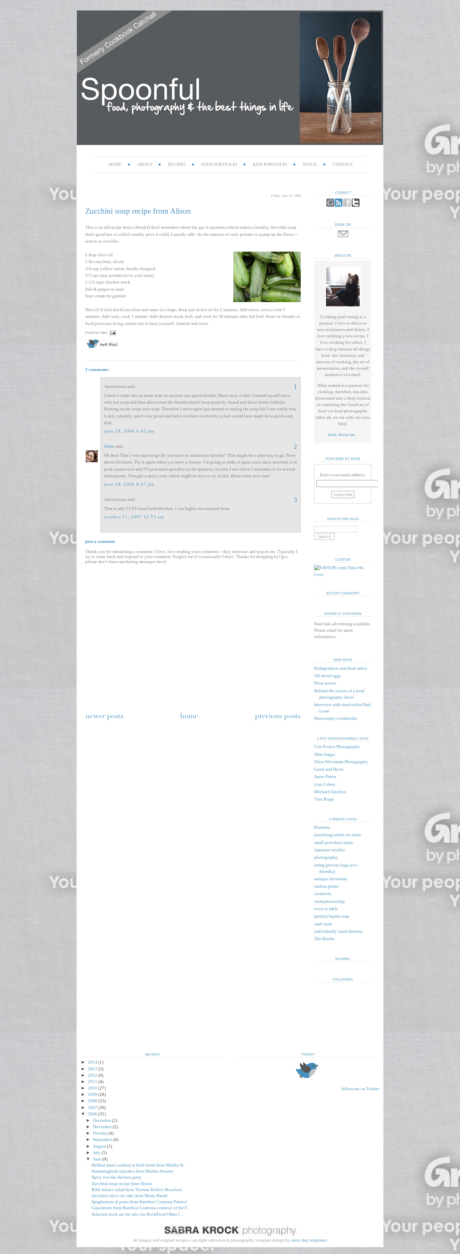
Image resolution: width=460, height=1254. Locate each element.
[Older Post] (278, 720)
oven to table (326, 909)
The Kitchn (324, 938)
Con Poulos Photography (337, 746)
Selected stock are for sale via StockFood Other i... (137, 1214)
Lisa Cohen (324, 784)
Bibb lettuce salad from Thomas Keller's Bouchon (137, 1189)
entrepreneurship (329, 901)
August (100, 1146)
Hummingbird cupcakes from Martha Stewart (132, 1171)
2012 (93, 1075)
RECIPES (177, 164)
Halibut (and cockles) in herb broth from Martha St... (139, 1165)
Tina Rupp (324, 799)
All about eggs (327, 675)
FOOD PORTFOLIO (219, 164)
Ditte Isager (324, 754)
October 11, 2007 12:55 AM (134, 517)
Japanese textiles (329, 850)
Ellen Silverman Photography (341, 762)
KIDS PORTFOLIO (270, 164)
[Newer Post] (104, 720)
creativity (323, 893)
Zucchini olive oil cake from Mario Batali (130, 1195)
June (97, 1159)
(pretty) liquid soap (331, 916)
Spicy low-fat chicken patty (117, 1177)
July (97, 1152)
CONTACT (343, 164)
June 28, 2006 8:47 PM (129, 484)
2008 (93, 1101)
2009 (93, 1094)
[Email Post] (112, 332)
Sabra (109, 446)
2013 (93, 1069)
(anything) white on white (337, 835)
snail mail (323, 924)
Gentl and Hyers (328, 769)
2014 (93, 1062)
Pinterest (322, 827)
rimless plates (326, 886)
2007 (93, 1107)
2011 (93, 1081)
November (103, 1126)
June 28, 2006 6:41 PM (129, 431)
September (103, 1139)
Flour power (325, 683)
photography (326, 857)
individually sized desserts (338, 931)
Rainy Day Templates (230, 1240)
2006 (93, 1114)
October (100, 1133)
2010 (93, 1088)
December (102, 1120)
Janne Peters (325, 776)
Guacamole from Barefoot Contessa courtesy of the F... (141, 1208)
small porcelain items (333, 842)
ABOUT (144, 164)
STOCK (310, 164)
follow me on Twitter (360, 1088)
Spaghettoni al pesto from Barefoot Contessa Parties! (139, 1202)
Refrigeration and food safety (340, 668)
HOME (115, 164)
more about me (341, 434)
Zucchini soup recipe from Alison (138, 211)
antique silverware (331, 879)
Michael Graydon (330, 791)
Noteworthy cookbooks (335, 718)
